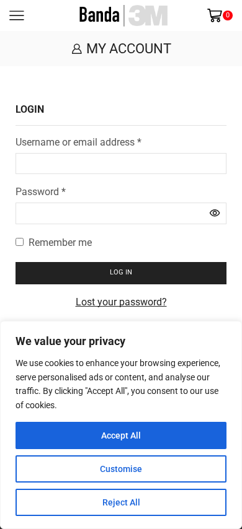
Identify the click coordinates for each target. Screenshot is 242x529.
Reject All (121, 502)
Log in (121, 272)
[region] (121, 425)
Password (41, 191)
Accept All (121, 435)
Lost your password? (121, 302)
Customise (121, 469)
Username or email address (78, 142)
